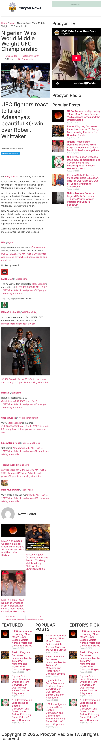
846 (13, 426)
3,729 (18, 401)
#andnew (17, 448)
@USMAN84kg (19, 312)
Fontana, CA (14, 473)
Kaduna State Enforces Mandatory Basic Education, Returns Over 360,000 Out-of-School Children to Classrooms (83, 181)
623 (27, 469)
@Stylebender (38, 247)
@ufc (7, 242)
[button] (51, 16)
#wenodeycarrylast (25, 323)
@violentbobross (20, 443)
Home (4, 23)
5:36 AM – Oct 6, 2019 (26, 426)
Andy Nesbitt (11, 176)
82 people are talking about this (25, 476)
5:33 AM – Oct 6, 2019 (27, 253)
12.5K (13, 253)
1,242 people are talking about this (30, 382)
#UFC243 (6, 253)
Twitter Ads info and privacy (20, 290)
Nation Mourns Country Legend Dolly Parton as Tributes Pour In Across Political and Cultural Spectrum (80, 199)
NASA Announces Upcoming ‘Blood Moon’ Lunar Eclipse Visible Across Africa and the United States (13, 548)
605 (24, 448)
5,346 (4, 379)
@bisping (11, 392)
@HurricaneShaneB (19, 417)
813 (29, 495)
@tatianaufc (15, 464)
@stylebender (39, 284)
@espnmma (14, 279)
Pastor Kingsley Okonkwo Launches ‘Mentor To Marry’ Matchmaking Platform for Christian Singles (37, 561)
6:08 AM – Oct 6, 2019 (18, 379)
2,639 (28, 287)
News (12, 23)
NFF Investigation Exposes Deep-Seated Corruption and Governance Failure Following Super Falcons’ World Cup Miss (83, 163)
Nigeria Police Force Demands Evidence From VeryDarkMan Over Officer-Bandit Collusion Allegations (13, 606)
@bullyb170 (17, 489)
